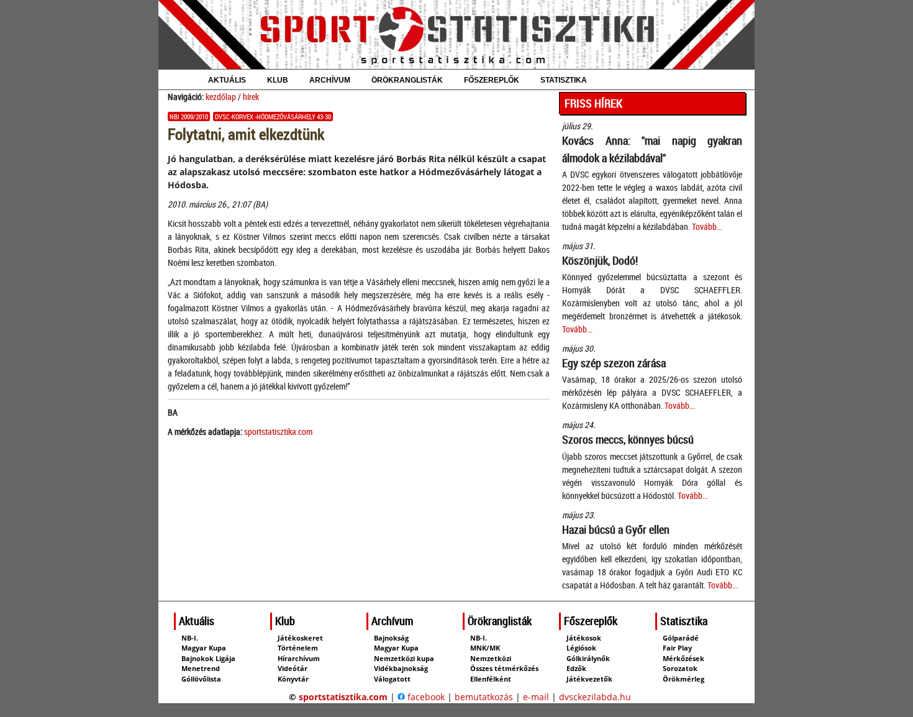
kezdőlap (221, 97)
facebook (425, 697)
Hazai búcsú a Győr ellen (616, 529)
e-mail (536, 697)
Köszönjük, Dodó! (600, 260)
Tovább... (707, 226)
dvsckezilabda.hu (595, 697)
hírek (251, 97)
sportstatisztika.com (278, 431)
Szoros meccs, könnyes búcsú (628, 439)
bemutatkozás (484, 697)
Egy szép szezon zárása (614, 362)
